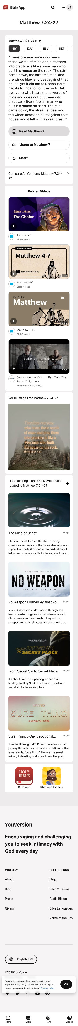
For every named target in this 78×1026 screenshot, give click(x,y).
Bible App (24, 787)
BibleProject (23, 239)
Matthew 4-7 (28, 282)
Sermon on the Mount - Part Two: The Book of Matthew (41, 379)
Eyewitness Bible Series (29, 385)
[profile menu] (67, 7)
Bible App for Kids (51, 787)
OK (66, 984)
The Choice (28, 235)
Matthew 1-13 (29, 330)
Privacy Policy (47, 987)
